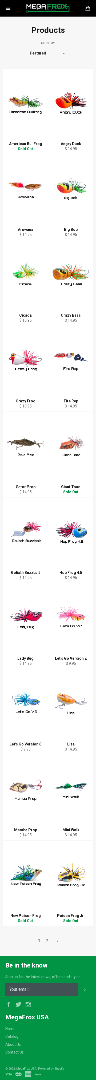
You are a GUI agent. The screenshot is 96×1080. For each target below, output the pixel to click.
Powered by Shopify (51, 1068)
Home (10, 1029)
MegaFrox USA (26, 1068)
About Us (13, 1044)
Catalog (11, 1036)
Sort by (48, 43)
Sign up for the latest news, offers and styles (43, 977)
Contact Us (14, 1052)
